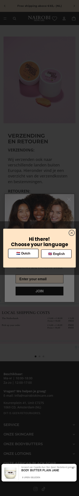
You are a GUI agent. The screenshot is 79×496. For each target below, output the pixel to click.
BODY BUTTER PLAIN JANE (40, 470)
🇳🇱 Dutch (23, 253)
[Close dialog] (72, 233)
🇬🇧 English (56, 253)
